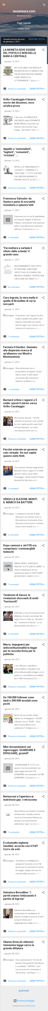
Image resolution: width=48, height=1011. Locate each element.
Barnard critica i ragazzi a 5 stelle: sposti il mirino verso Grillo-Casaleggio (20, 403)
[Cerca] (44, 5)
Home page (24, 29)
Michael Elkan (30, 1006)
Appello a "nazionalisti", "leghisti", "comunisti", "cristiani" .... (17, 152)
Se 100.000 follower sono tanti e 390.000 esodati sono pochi (20, 700)
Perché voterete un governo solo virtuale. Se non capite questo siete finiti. (20, 452)
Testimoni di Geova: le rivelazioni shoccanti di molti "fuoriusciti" (20, 598)
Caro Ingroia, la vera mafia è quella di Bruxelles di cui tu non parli (20, 301)
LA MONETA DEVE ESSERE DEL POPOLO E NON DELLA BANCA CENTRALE (19, 53)
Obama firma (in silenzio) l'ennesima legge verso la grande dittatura (18, 945)
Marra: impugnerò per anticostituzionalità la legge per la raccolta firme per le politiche (20, 649)
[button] (43, 50)
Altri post (24, 991)
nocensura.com (24, 11)
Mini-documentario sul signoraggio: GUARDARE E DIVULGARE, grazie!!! (19, 750)
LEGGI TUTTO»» (37, 89)
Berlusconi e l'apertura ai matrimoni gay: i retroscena (20, 798)
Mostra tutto (37, 39)
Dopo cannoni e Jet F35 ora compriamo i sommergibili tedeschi (20, 548)
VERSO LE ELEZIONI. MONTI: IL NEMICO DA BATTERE (20, 500)
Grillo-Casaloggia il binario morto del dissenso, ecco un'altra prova (19, 102)
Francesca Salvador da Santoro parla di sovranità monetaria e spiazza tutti (19, 202)
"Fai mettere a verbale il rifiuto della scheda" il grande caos (17, 251)
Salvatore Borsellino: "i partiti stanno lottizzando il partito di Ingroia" (19, 895)
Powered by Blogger (26, 1001)
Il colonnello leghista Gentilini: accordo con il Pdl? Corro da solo (20, 846)
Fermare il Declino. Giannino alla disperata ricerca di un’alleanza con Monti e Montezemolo (20, 352)
